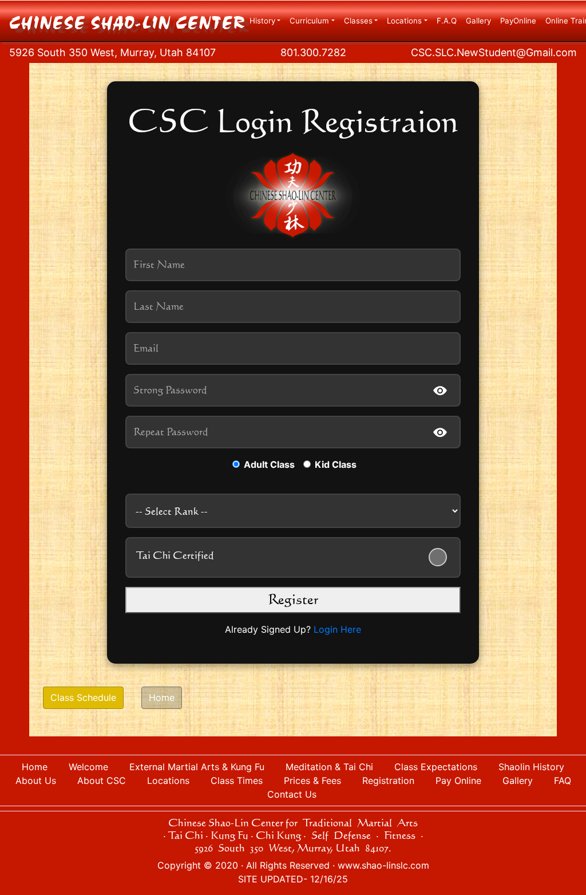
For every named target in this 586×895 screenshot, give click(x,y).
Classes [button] (358, 20)
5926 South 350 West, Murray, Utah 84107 (112, 52)
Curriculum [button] (309, 20)
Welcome (88, 766)
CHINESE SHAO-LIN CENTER (127, 23)
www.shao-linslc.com (383, 865)
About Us (35, 780)
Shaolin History (531, 766)
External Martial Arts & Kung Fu (196, 766)
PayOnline (518, 20)
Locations (168, 780)
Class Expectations (435, 766)
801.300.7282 (313, 52)
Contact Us (293, 794)
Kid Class (334, 464)
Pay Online (458, 780)
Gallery (478, 20)
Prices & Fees (312, 780)
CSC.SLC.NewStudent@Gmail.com (494, 52)
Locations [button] (404, 20)
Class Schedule (83, 697)
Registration (388, 780)
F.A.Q (447, 20)
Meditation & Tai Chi (329, 766)
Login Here (337, 629)
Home (162, 697)
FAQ (562, 780)
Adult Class (268, 464)
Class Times (237, 780)
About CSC (101, 780)
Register (293, 599)
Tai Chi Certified (175, 555)
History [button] (262, 20)
